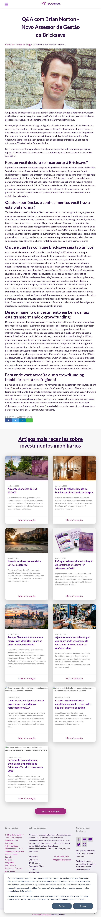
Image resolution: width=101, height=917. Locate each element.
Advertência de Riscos (41, 914)
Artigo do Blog (23, 44)
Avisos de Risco (11, 846)
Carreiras (9, 843)
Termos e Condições (13, 837)
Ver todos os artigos (50, 811)
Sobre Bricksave (11, 840)
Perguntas (9, 862)
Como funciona (11, 854)
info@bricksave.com (61, 859)
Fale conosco (10, 865)
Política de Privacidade (14, 835)
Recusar (83, 906)
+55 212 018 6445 (60, 856)
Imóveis (8, 857)
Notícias (9, 44)
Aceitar (62, 906)
